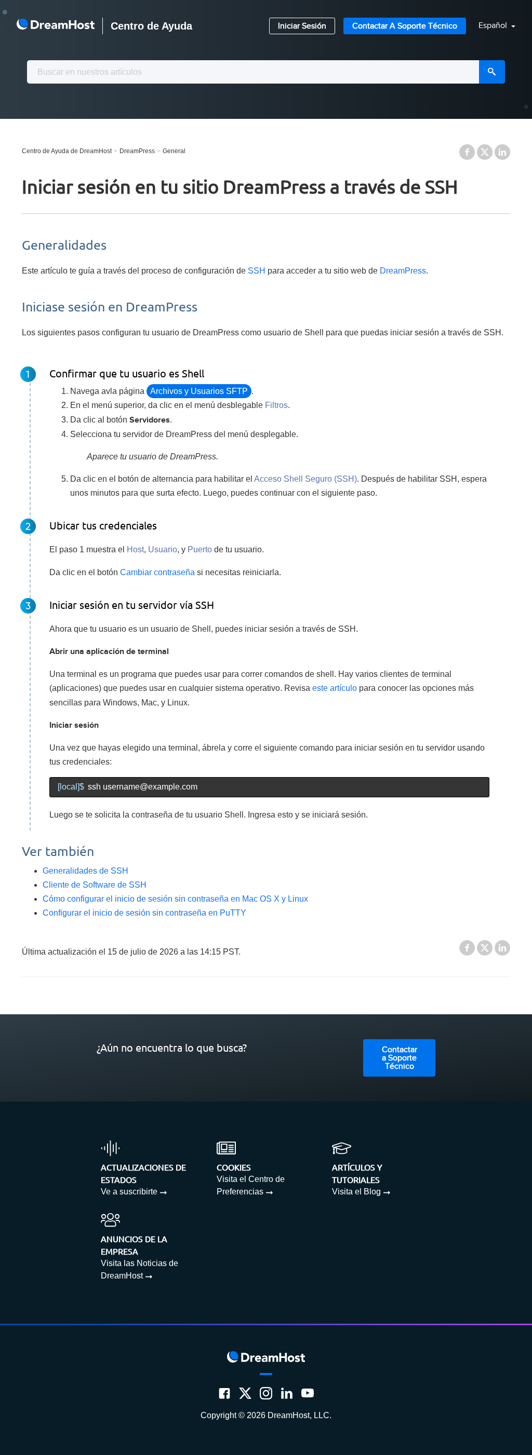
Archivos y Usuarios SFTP (199, 391)
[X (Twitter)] (245, 1393)
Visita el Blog (356, 1191)
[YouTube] (307, 1393)
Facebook (467, 152)
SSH (256, 270)
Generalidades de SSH (85, 870)
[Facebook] (224, 1393)
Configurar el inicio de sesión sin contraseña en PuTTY (144, 912)
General (174, 151)
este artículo (334, 688)
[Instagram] (266, 1393)
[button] (490, 26)
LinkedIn (502, 152)
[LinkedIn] (286, 1393)
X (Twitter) (485, 152)
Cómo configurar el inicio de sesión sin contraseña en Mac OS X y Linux (175, 898)
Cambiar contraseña (157, 572)
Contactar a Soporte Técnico (404, 26)
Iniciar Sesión (302, 26)
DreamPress (137, 151)
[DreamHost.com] (56, 26)
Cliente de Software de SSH (95, 884)
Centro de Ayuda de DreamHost (67, 151)
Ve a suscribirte (129, 1191)
